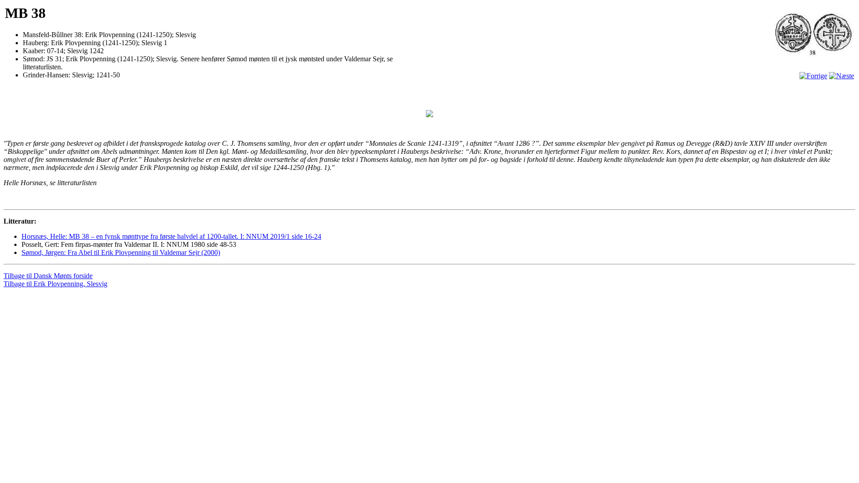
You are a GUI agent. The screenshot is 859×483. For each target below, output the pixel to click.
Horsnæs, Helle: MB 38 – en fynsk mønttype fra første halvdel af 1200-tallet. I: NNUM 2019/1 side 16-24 (171, 236)
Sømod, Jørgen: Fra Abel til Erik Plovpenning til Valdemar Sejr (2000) (120, 252)
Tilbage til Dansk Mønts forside (48, 276)
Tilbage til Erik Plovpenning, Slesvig (55, 284)
